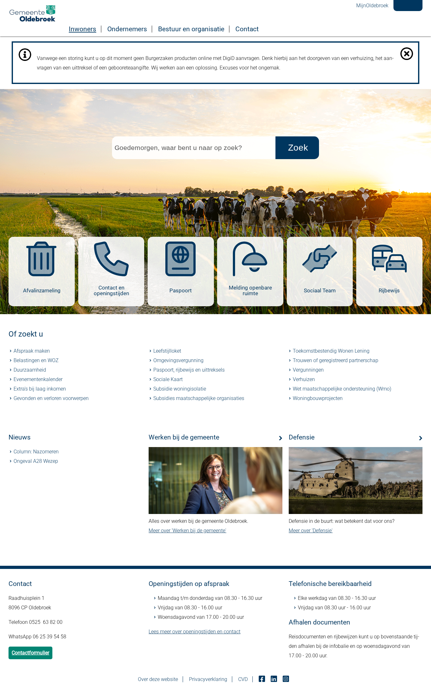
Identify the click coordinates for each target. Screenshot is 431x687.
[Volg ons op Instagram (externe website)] (286, 679)
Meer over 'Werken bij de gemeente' (187, 531)
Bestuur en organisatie (191, 29)
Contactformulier (30, 653)
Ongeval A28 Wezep (36, 461)
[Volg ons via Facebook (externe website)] (262, 679)
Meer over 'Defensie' (311, 531)
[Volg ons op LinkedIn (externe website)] (274, 679)
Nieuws (20, 437)
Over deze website (158, 679)
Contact (247, 29)
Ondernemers (127, 29)
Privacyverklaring (208, 679)
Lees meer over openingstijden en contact (194, 632)
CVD (243, 679)
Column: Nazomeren (36, 452)
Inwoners (82, 29)
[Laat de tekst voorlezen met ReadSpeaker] (405, 2)
